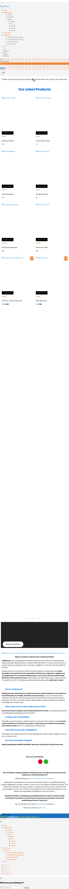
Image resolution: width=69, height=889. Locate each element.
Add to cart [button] (7, 133)
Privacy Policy (34, 779)
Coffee (4, 243)
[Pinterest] (34, 761)
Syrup (4, 296)
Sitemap (6, 54)
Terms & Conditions (47, 779)
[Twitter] (29, 761)
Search (27, 887)
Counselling (10, 17)
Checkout (6, 51)
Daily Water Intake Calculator (15, 37)
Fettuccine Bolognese (9, 247)
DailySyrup (40, 804)
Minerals (9, 19)
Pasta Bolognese (8, 194)
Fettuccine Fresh (42, 247)
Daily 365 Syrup (41, 301)
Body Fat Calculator (12, 41)
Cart (5, 49)
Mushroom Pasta (8, 141)
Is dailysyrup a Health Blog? (17, 717)
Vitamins (13, 26)
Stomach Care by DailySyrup (12, 301)
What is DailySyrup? (14, 689)
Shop (5, 46)
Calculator (7, 35)
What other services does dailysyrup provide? (25, 706)
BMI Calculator (11, 44)
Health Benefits (8, 12)
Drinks (38, 243)
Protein (12, 21)
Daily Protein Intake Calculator (15, 39)
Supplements (7, 32)
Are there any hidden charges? (18, 740)
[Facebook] (23, 761)
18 (38, 618)
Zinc (12, 23)
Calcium (13, 28)
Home (5, 10)
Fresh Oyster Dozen (43, 141)
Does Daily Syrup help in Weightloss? (21, 730)
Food (4, 136)
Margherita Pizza (42, 194)
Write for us (7, 56)
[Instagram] (40, 761)
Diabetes (9, 14)
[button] (3, 80)
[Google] (46, 761)
